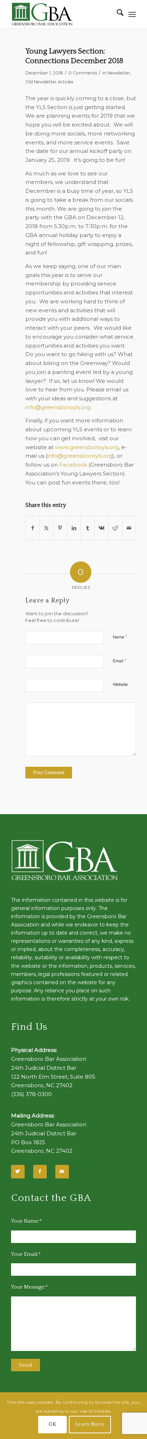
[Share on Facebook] (33, 528)
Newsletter (118, 73)
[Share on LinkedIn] (74, 528)
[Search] (116, 14)
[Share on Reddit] (115, 528)
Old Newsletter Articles (49, 81)
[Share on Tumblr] (88, 528)
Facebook (73, 464)
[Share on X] (46, 528)
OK (52, 1424)
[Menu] (132, 14)
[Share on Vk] (101, 528)
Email (119, 660)
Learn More (90, 1424)
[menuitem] (116, 14)
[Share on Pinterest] (60, 528)
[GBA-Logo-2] (61, 14)
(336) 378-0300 (31, 1094)
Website (120, 684)
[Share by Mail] (129, 528)
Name (120, 636)
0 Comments (83, 73)
